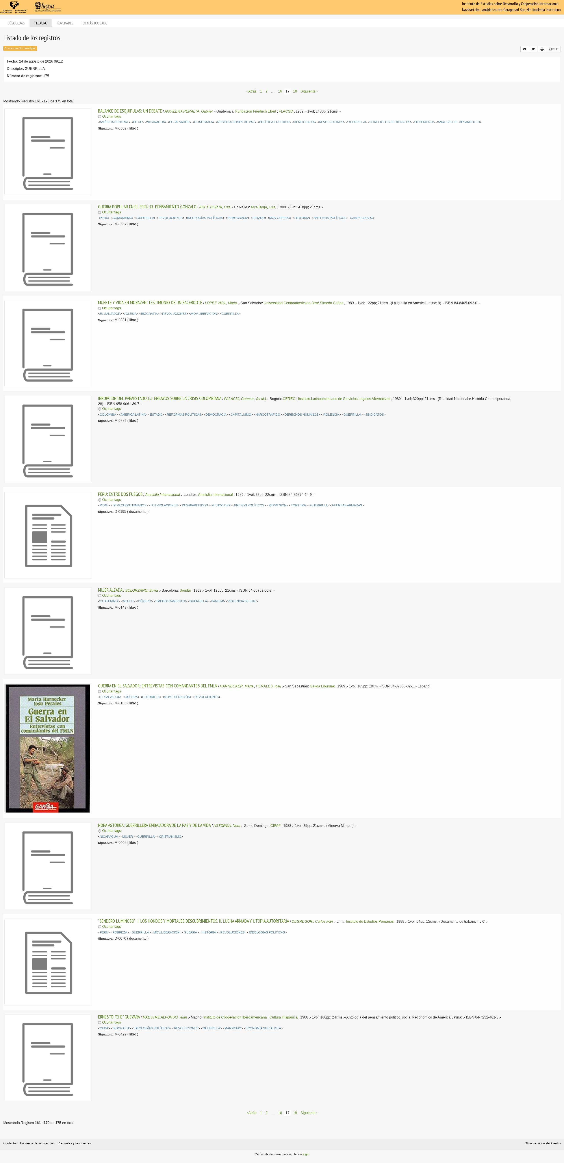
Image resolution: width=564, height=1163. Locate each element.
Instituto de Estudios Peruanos (370, 921)
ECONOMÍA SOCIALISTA (263, 1028)
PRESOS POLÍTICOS (249, 505)
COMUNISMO (122, 218)
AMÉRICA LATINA (133, 414)
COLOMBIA (108, 414)
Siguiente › (309, 91)
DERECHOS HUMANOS (301, 414)
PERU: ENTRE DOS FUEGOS (120, 494)
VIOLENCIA (331, 414)
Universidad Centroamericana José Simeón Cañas (303, 303)
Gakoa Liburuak (322, 686)
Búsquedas (16, 23)
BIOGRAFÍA (149, 313)
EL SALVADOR (179, 122)
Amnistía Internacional (162, 494)
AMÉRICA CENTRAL (114, 122)
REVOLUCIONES (331, 122)
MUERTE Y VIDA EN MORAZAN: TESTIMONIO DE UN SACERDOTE (150, 302)
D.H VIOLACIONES (164, 505)
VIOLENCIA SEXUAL (242, 601)
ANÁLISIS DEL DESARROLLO (459, 122)
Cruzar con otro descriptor (20, 48)
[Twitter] (533, 49)
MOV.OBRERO (279, 218)
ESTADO (258, 218)
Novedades (65, 23)
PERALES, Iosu (268, 686)
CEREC (289, 399)
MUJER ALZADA (110, 590)
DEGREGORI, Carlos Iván (312, 921)
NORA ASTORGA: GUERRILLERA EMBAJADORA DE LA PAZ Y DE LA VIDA (154, 825)
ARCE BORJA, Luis (214, 207)
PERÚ (104, 218)
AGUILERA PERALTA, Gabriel (189, 111)
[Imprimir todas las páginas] (542, 49)
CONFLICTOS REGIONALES (389, 122)
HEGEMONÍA (424, 122)
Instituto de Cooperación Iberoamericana (235, 1017)
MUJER (128, 601)
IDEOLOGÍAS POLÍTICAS (205, 218)
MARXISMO (232, 1028)
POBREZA (120, 932)
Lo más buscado (95, 23)
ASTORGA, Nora (226, 826)
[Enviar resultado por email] (524, 49)
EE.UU (137, 122)
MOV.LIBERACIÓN (204, 313)
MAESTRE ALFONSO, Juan (165, 1017)
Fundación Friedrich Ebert (255, 111)
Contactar (10, 1143)
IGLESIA (131, 313)
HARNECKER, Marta (236, 686)
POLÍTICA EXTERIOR (274, 122)
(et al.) (261, 399)
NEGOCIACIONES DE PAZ (236, 122)
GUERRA (131, 697)
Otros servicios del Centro (543, 1143)
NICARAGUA (156, 122)
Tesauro (40, 23)
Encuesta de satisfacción (37, 1143)
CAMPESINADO (362, 218)
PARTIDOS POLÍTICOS (330, 218)
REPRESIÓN (277, 505)
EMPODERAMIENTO (170, 601)
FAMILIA (217, 601)
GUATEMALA (203, 122)
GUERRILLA (356, 122)
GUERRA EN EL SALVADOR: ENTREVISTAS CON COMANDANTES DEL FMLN (157, 686)
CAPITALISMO (241, 414)
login (306, 1154)
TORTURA (298, 505)
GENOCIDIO (221, 505)
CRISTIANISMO (170, 836)
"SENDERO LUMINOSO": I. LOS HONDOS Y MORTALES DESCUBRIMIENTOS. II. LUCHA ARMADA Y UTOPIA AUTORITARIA (193, 921)
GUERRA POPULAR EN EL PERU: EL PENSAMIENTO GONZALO (147, 207)
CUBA (104, 1028)
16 (280, 91)
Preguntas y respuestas (74, 1143)
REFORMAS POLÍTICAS (184, 414)
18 (295, 91)
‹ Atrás (251, 91)
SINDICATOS (374, 414)
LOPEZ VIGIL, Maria (221, 303)
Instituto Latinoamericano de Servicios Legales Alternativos (344, 399)
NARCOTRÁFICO (268, 414)
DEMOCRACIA (304, 122)
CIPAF (275, 826)
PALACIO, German (239, 399)
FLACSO (286, 111)
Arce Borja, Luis (262, 207)
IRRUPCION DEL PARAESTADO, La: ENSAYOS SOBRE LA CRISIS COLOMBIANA (159, 398)
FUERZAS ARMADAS (347, 505)
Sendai (185, 590)
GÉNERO (144, 601)
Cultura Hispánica (283, 1017)
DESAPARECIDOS (195, 505)
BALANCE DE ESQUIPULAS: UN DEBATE (130, 111)
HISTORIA (302, 218)
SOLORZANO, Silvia (141, 590)
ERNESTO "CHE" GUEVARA (119, 1017)
